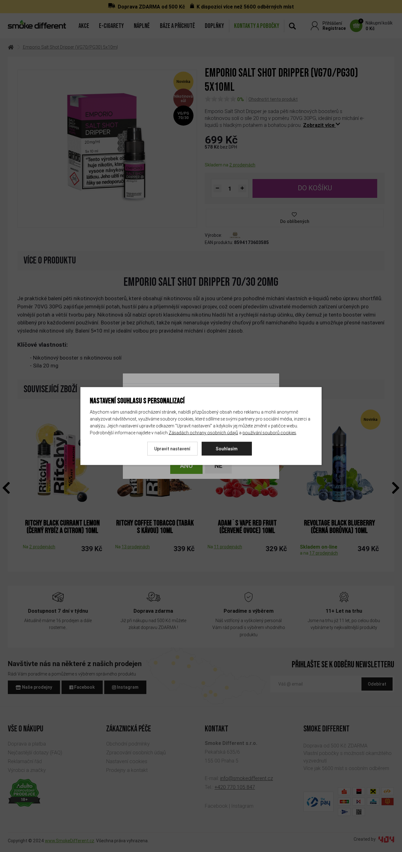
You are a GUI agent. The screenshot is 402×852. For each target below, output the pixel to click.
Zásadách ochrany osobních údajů (203, 433)
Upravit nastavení (172, 449)
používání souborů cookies (269, 433)
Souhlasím (226, 449)
